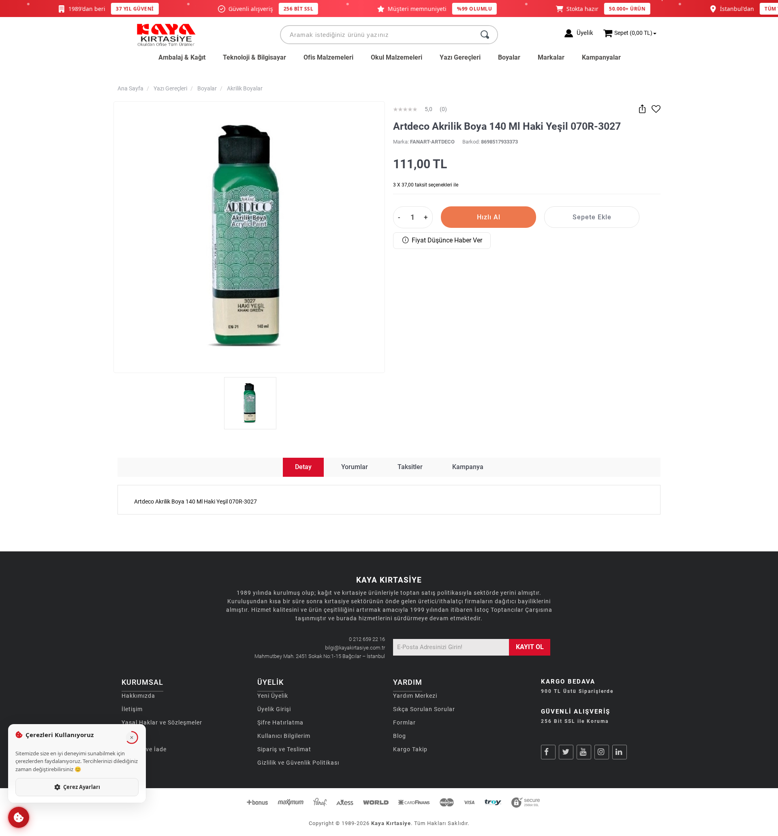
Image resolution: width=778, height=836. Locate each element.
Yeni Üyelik (272, 695)
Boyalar (509, 57)
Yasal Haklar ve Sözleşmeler (162, 722)
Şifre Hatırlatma (280, 722)
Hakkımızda (138, 695)
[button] (18, 817)
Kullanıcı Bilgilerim (283, 736)
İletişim (132, 709)
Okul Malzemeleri (396, 57)
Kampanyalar (601, 57)
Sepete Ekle (592, 217)
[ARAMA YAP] (484, 34)
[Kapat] (132, 737)
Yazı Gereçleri (460, 57)
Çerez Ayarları (81, 787)
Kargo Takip (410, 749)
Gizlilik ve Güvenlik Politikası (298, 762)
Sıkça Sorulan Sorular (424, 709)
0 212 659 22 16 (367, 639)
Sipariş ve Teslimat (284, 749)
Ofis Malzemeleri (328, 57)
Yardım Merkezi (415, 695)
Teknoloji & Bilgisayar (254, 57)
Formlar (404, 722)
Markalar (551, 57)
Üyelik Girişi (274, 709)
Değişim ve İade (144, 749)
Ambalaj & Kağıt (181, 57)
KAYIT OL (530, 647)
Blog (399, 736)
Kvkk (128, 736)
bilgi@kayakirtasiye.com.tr (355, 648)
